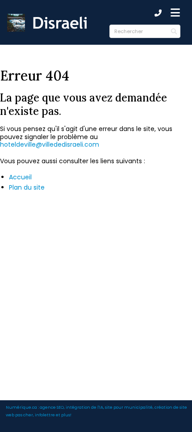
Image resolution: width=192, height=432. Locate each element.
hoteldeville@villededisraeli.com (49, 144)
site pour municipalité (129, 407)
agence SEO (52, 407)
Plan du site (27, 187)
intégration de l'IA (84, 407)
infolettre (45, 415)
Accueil (20, 177)
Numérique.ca (21, 407)
